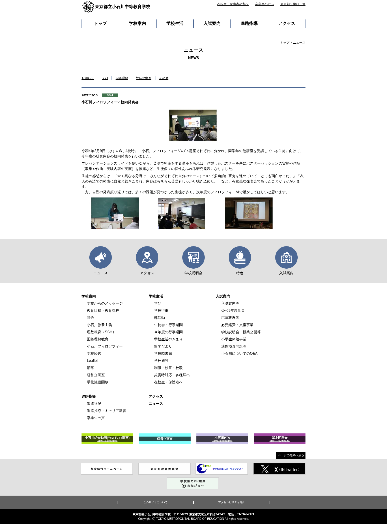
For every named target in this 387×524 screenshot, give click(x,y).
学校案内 (137, 23)
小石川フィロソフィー (105, 346)
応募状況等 (230, 318)
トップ (100, 23)
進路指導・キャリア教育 (106, 411)
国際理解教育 (97, 339)
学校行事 (161, 310)
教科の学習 (143, 78)
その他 (163, 78)
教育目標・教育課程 (103, 310)
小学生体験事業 (233, 339)
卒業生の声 (96, 418)
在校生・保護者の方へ (233, 4)
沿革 (90, 368)
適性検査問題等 (233, 346)
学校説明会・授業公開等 (241, 332)
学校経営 (94, 353)
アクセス (286, 23)
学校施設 (161, 361)
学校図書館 (163, 353)
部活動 (159, 318)
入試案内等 (230, 303)
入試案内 (212, 23)
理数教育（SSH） (101, 332)
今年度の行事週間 (168, 332)
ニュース (299, 42)
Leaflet (92, 361)
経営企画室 (96, 375)
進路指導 (249, 23)
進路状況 (94, 403)
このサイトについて (155, 502)
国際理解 (122, 78)
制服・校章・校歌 (168, 368)
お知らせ (88, 78)
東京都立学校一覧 (292, 4)
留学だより (163, 346)
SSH (105, 78)
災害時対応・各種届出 (172, 375)
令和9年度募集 (233, 310)
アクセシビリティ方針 (231, 502)
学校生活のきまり (168, 339)
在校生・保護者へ (168, 382)
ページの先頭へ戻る (291, 455)
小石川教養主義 (99, 325)
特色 (90, 318)
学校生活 (174, 23)
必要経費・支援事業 (237, 325)
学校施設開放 (97, 382)
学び (157, 303)
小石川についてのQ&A (239, 353)
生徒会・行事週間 (168, 325)
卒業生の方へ (264, 4)
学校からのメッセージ (105, 303)
